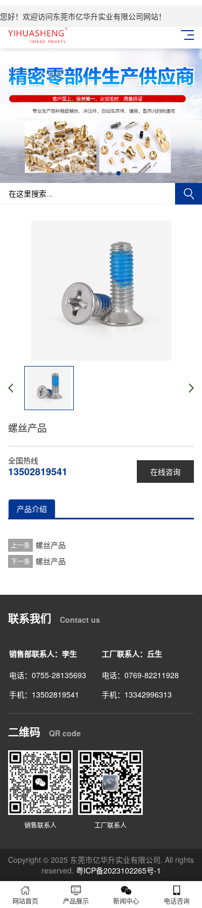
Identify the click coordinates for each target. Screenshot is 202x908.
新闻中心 (126, 900)
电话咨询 (177, 900)
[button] (84, 173)
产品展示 (76, 900)
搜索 (188, 194)
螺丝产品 (51, 544)
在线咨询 (165, 471)
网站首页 (25, 900)
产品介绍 (32, 508)
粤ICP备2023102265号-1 (118, 870)
